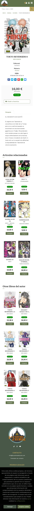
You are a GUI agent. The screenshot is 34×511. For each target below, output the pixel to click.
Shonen (15, 13)
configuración (20, 501)
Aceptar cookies (24, 507)
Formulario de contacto (17, 458)
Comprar (10, 193)
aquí (28, 499)
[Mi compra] (26, 2)
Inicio (4, 13)
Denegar (10, 507)
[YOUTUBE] (20, 446)
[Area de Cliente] (29, 3)
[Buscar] (32, 9)
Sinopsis (8, 112)
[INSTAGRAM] (17, 446)
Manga (9, 13)
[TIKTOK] (14, 446)
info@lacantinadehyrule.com (17, 455)
